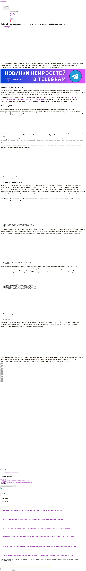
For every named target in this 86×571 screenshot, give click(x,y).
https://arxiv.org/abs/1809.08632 (11, 472)
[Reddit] (43, 367)
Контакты (12, 19)
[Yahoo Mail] (43, 378)
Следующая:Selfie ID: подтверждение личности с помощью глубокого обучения (15, 479)
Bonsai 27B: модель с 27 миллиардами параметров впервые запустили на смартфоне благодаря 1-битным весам (38, 555)
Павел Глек (6, 470)
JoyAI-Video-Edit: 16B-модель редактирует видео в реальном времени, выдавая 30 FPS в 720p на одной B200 (37, 528)
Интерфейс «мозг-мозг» (10, 469)
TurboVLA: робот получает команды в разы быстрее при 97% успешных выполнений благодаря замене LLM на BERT (39, 546)
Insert (13, 569)
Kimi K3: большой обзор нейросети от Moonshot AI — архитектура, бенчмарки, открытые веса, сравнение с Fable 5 (38, 536)
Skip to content (3, 1)
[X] (43, 372)
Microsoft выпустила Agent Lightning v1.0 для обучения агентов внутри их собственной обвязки (33, 519)
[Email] (43, 375)
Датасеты (12, 15)
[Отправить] (43, 380)
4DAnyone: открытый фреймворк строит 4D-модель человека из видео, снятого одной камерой (32, 510)
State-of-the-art (13, 16)
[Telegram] (43, 364)
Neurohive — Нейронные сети (9, 4)
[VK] (43, 369)
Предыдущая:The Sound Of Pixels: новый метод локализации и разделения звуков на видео (17, 482)
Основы (11, 18)
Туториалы (12, 14)
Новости (12, 13)
